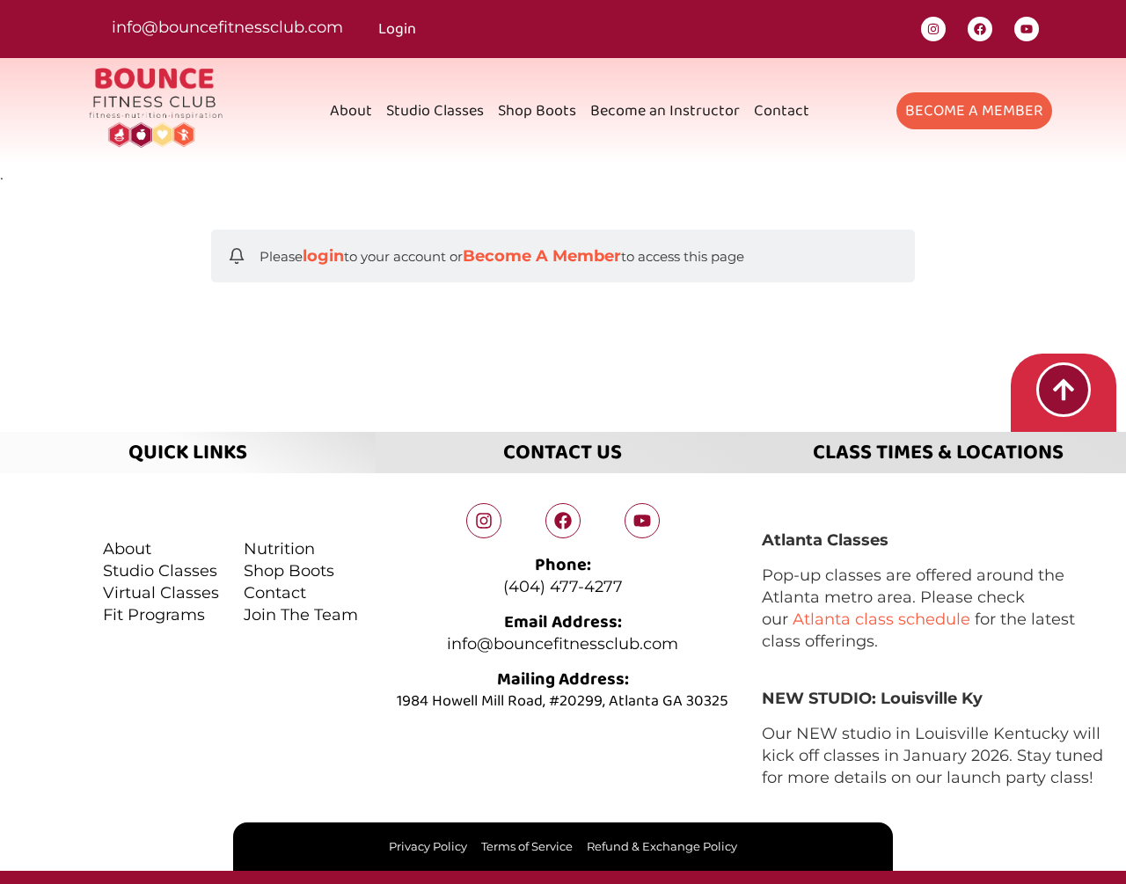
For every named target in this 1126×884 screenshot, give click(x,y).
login (323, 256)
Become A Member (542, 256)
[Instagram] (933, 29)
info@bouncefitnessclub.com (227, 27)
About (351, 111)
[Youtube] (1026, 29)
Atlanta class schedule (881, 619)
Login (397, 29)
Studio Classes (435, 111)
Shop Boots (537, 111)
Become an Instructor (665, 111)
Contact (781, 111)
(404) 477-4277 (563, 586)
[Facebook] (980, 29)
